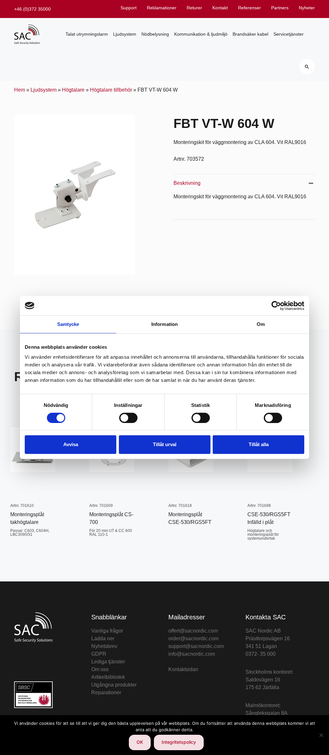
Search (307, 66)
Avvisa (70, 444)
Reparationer (106, 692)
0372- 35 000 (260, 654)
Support (128, 7)
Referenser (249, 7)
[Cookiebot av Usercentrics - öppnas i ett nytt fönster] (276, 305)
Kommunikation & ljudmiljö (200, 34)
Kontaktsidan (183, 669)
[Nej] (321, 735)
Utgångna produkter (114, 685)
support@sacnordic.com (196, 646)
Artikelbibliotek (108, 677)
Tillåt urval (164, 444)
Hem (19, 90)
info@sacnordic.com (191, 654)
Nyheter (307, 7)
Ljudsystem (124, 34)
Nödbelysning (155, 34)
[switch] (128, 418)
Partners (280, 7)
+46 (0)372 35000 (32, 9)
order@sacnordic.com (193, 638)
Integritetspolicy (179, 742)
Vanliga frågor (107, 631)
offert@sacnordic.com (193, 631)
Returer (194, 7)
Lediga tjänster (108, 661)
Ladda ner (102, 638)
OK (140, 742)
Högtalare (73, 90)
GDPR (98, 654)
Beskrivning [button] (186, 183)
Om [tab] (261, 324)
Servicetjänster (288, 34)
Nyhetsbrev (104, 646)
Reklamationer (161, 7)
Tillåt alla (259, 444)
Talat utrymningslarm (87, 34)
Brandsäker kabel (250, 34)
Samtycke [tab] (68, 324)
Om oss (100, 669)
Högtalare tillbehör (111, 90)
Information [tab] (164, 324)
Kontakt (220, 7)
